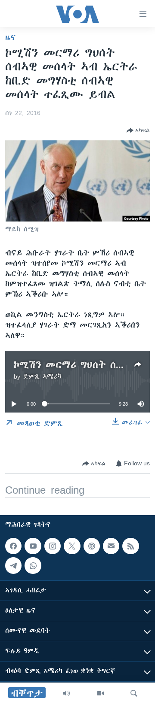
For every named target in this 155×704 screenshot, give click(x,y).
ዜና (10, 37)
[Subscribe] (111, 546)
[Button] (138, 130)
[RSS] (130, 546)
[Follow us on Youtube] (33, 546)
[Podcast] (92, 546)
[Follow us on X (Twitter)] (72, 546)
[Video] (100, 693)
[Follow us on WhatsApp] (33, 566)
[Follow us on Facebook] (13, 546)
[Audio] (66, 693)
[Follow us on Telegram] (13, 566)
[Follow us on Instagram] (52, 546)
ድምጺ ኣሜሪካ (42, 376)
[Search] (134, 693)
